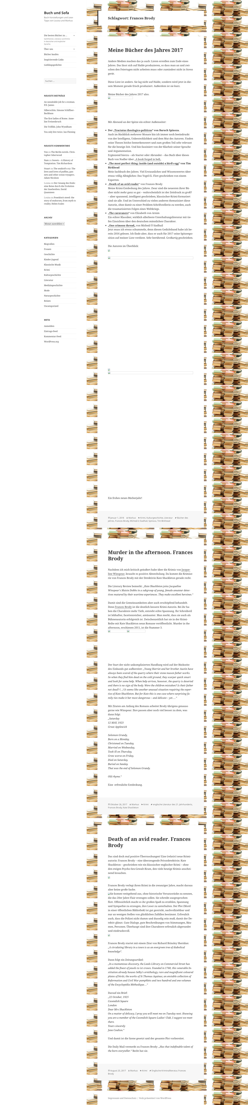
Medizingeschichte (53, 285)
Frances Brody (122, 520)
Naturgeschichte (52, 295)
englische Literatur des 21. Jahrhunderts (172, 804)
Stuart (47, 168)
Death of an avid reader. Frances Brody (149, 842)
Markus (132, 517)
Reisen (47, 300)
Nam (46, 160)
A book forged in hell (148, 159)
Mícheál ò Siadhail (139, 520)
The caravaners (118, 213)
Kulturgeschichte (52, 275)
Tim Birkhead (163, 520)
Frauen (47, 249)
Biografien (49, 244)
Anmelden (49, 326)
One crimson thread (121, 225)
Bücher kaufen (51, 54)
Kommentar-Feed (52, 336)
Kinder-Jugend (51, 259)
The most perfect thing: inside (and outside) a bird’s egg (144, 163)
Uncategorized (51, 306)
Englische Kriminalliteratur (164, 1070)
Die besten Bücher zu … (57, 39)
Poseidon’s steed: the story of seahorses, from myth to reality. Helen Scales (60, 200)
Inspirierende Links (54, 59)
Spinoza (152, 520)
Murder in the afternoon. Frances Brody (150, 555)
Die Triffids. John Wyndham (58, 126)
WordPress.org (51, 341)
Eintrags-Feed (51, 331)
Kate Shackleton (131, 807)
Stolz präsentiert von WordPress (155, 1098)
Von (46, 152)
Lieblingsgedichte (53, 65)
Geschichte (49, 254)
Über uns (48, 49)
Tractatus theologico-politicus (133, 130)
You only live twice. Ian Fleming (59, 132)
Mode (47, 290)
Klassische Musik (52, 264)
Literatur (48, 280)
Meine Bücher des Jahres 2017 (145, 49)
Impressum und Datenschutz (122, 1098)
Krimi (47, 269)
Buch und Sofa (56, 12)
